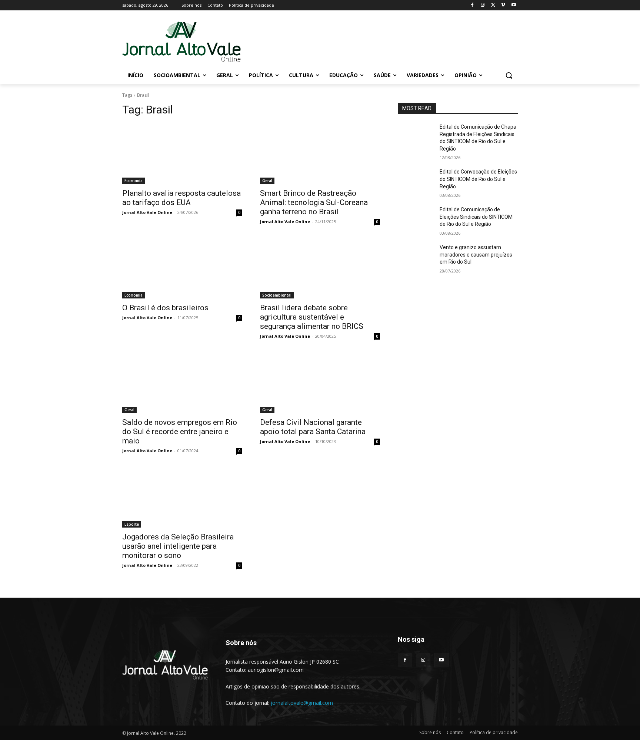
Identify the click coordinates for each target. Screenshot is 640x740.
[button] (509, 75)
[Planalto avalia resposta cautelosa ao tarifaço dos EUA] (182, 154)
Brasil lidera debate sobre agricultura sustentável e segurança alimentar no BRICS (311, 317)
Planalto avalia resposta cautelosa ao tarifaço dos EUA (181, 198)
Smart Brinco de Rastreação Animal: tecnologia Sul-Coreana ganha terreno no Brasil (314, 202)
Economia (133, 180)
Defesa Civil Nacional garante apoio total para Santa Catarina (313, 427)
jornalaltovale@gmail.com (302, 702)
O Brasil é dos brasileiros (165, 307)
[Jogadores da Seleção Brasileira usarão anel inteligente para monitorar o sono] (182, 498)
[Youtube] (513, 5)
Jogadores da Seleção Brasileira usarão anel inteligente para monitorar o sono (178, 546)
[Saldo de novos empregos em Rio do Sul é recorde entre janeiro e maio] (182, 383)
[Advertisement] (375, 41)
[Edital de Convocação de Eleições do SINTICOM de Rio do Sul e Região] (416, 181)
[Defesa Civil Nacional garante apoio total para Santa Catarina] (320, 383)
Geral (267, 180)
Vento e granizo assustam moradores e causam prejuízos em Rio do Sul (476, 254)
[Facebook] (472, 5)
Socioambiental (276, 295)
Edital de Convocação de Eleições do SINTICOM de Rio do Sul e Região (478, 179)
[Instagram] (483, 5)
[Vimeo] (503, 5)
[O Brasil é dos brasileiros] (182, 268)
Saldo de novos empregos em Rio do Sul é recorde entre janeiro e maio (179, 431)
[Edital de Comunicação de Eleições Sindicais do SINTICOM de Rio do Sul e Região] (416, 218)
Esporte (131, 524)
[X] (493, 5)
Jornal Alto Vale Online (147, 212)
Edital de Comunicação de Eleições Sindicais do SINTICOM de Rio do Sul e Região (476, 217)
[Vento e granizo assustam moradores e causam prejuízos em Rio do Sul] (416, 256)
